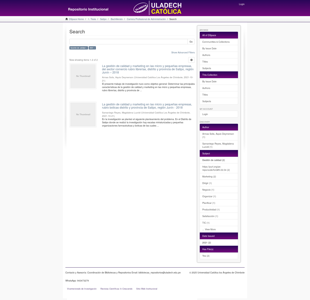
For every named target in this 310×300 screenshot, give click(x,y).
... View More (209, 229)
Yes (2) (206, 255)
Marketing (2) (209, 176)
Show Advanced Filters (183, 52)
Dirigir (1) (207, 183)
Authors (206, 55)
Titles (205, 61)
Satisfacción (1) (210, 216)
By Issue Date (209, 48)
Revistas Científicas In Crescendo (116, 288)
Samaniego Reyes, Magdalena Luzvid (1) (218, 145)
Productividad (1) (211, 209)
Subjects (206, 68)
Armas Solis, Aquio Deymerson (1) (218, 135)
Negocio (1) (208, 189)
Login (205, 114)
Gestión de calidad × (78, 48)
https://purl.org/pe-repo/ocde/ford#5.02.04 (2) (216, 168)
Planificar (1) (208, 202)
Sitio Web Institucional (146, 288)
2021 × (92, 48)
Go (191, 41)
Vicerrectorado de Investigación (82, 288)
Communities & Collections (216, 41)
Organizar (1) (209, 196)
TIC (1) (206, 222)
